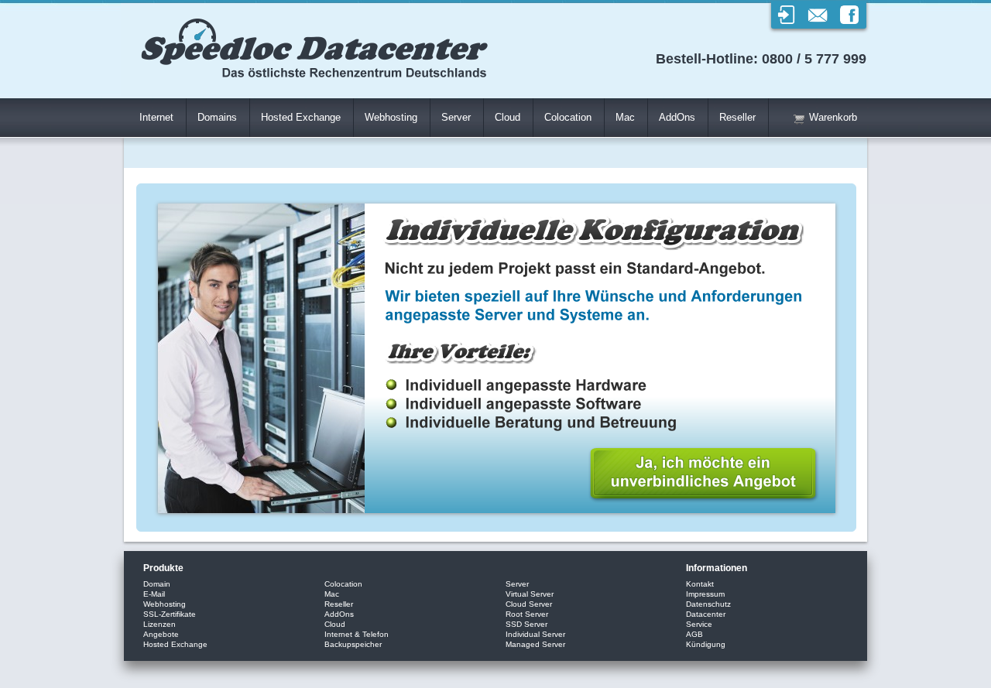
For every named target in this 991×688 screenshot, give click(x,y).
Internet (156, 117)
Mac (625, 117)
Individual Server (535, 634)
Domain (156, 584)
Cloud (507, 117)
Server (456, 117)
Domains (217, 117)
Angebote (161, 634)
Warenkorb (833, 117)
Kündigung (705, 644)
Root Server (527, 614)
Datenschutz (708, 604)
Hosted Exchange (301, 117)
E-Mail (154, 594)
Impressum (705, 594)
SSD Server (526, 624)
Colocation (568, 117)
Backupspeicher (353, 644)
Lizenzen (159, 624)
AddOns (677, 117)
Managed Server (535, 644)
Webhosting (391, 117)
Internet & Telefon (356, 634)
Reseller (737, 117)
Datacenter (705, 614)
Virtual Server (530, 594)
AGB (694, 634)
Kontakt (700, 584)
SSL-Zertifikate (169, 614)
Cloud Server (529, 604)
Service (699, 624)
